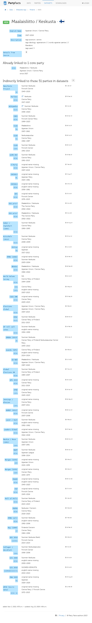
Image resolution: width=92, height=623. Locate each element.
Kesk (15, 110)
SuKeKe (14, 541)
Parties (37, 3)
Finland (32, 10)
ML (16, 178)
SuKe (15, 149)
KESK (14, 68)
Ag (16, 250)
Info (29, 3)
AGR (16, 463)
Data (11, 10)
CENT (15, 473)
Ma (16, 129)
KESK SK (14, 593)
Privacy (62, 616)
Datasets (48, 3)
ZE (16, 341)
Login (86, 3)
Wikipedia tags (21, 10)
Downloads (61, 3)
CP (16, 531)
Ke (16, 139)
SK (16, 92)
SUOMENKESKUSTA (10, 571)
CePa (15, 290)
